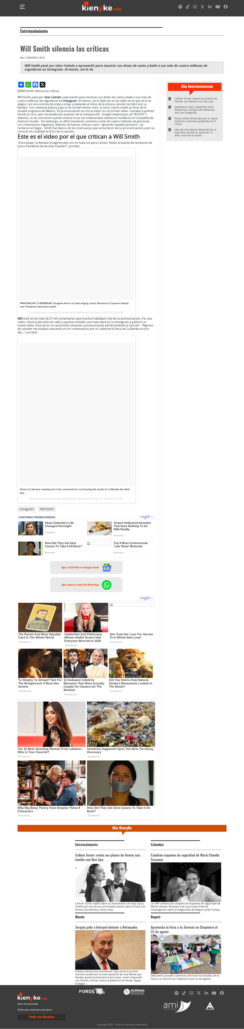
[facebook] (226, 7)
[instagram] (195, 7)
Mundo (79, 917)
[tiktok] (188, 7)
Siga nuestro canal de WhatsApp (80, 585)
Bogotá (155, 917)
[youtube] (217, 7)
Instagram (26, 509)
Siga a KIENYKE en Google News (80, 567)
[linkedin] (210, 7)
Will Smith (70, 312)
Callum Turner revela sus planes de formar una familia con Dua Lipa (196, 100)
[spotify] (180, 7)
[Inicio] (102, 7)
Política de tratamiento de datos (35, 1009)
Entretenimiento (34, 31)
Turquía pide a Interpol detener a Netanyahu (106, 927)
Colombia (157, 845)
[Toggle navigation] (22, 6)
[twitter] (202, 7)
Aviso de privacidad (28, 1003)
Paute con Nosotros (41, 1017)
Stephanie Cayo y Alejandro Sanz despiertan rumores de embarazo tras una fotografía (195, 109)
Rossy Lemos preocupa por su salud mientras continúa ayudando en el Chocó (196, 121)
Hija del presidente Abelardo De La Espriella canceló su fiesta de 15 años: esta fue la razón (195, 132)
